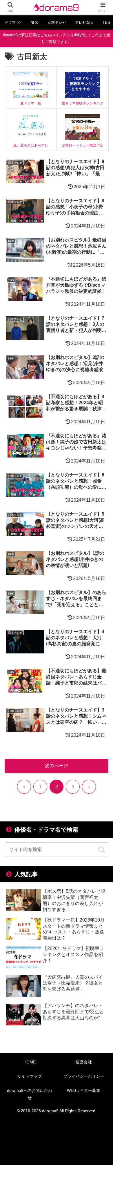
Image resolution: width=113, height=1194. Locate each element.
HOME (29, 1062)
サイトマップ (29, 1076)
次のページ (56, 765)
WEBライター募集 (83, 1090)
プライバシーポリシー (83, 1076)
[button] (101, 850)
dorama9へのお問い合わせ (29, 1094)
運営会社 (84, 1062)
